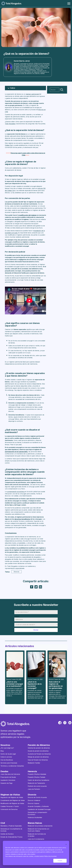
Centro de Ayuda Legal (8, 754)
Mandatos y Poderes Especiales (11, 826)
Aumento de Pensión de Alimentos (39, 754)
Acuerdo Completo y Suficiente (38, 806)
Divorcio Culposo (33, 803)
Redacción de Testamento (36, 783)
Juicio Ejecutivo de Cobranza (10, 774)
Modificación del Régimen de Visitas (12, 803)
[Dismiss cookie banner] (66, 844)
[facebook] (59, 722)
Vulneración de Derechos (9, 809)
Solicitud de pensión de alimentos (39, 748)
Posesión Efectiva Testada (36, 777)
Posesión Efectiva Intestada (37, 774)
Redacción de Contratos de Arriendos (37, 835)
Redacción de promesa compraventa (40, 826)
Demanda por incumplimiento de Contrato (11, 830)
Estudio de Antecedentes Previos (11, 837)
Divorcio (16, 572)
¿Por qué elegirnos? (7, 748)
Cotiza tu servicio (6, 757)
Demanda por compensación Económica (37, 813)
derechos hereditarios (22, 519)
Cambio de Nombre (7, 834)
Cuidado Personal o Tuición (10, 806)
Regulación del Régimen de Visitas (12, 797)
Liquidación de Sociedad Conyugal (39, 809)
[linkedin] (69, 722)
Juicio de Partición (34, 789)
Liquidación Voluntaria (8, 780)
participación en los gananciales (16, 451)
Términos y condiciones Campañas (12, 766)
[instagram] (64, 722)
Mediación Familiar (34, 763)
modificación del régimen (28, 215)
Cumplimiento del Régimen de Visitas (13, 800)
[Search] (61, 90)
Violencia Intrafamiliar (35, 817)
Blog (2, 751)
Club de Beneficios (7, 760)
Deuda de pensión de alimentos (38, 751)
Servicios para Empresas (9, 763)
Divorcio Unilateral (34, 800)
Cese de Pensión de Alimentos (38, 760)
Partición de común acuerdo (37, 786)
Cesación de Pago (6, 783)
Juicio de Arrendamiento (36, 839)
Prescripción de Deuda (8, 777)
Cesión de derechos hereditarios (38, 780)
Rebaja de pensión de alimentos (38, 757)
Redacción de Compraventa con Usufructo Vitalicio (38, 830)
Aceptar (60, 860)
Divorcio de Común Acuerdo (37, 797)
